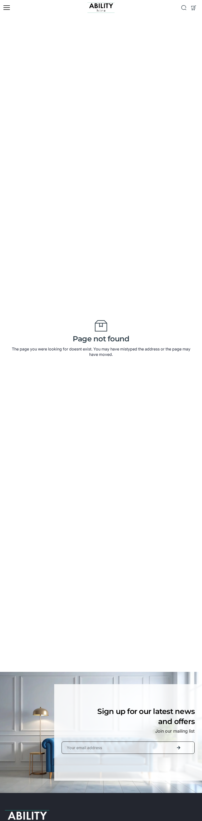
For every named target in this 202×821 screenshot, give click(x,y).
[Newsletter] (179, 748)
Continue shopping (101, 365)
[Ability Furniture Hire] (101, 7)
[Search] (184, 8)
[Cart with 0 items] (194, 8)
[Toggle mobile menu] (44, 7)
